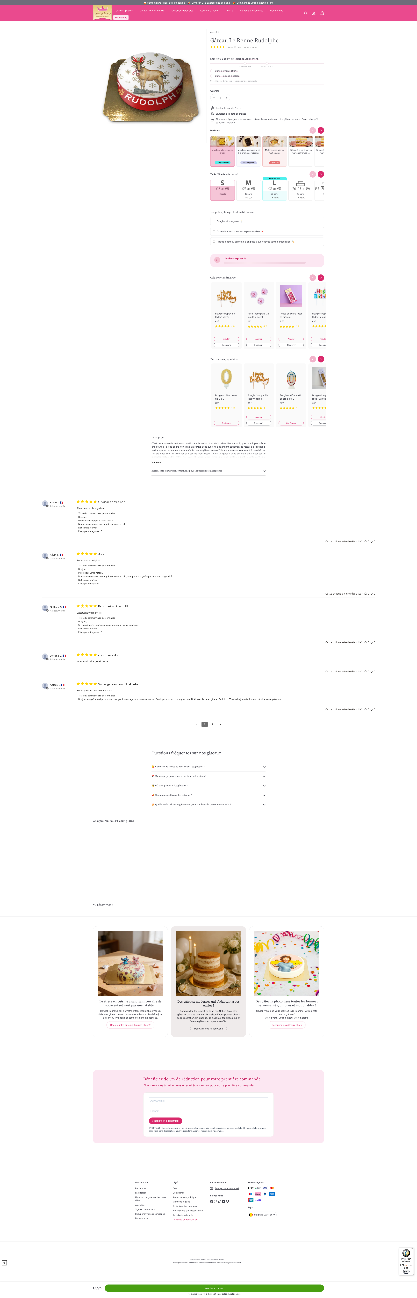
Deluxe (229, 10)
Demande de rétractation (185, 1219)
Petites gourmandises (251, 10)
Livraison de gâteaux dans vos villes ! (150, 1199)
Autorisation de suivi (183, 1215)
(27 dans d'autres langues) (246, 47)
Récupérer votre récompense (150, 1214)
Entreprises (121, 17)
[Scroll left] (312, 277)
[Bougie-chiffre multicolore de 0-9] (291, 389)
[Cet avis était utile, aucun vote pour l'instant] (366, 541)
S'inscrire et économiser (165, 1120)
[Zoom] (150, 86)
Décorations (276, 10)
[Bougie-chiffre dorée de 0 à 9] (226, 389)
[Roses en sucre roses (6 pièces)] (291, 307)
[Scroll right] (321, 277)
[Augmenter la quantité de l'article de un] (226, 97)
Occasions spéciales (182, 10)
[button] (4, 1262)
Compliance (179, 1192)
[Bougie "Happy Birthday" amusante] (323, 307)
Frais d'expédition (211, 1294)
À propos (139, 1205)
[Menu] (412, 1249)
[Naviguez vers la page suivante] (220, 724)
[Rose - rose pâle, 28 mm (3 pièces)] (258, 307)
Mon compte (141, 1218)
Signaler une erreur (145, 1209)
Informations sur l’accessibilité (188, 1210)
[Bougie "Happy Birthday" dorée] (226, 307)
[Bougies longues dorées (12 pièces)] (323, 389)
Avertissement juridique (184, 1197)
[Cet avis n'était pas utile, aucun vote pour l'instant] (372, 541)
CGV (175, 1188)
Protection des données (185, 1206)
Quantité (214, 90)
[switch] (406, 1272)
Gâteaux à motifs (209, 10)
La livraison (140, 1192)
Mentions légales (181, 1201)
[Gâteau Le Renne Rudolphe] (111, 856)
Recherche (140, 1188)
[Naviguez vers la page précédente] (197, 724)
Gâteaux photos (124, 10)
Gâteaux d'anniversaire (152, 10)
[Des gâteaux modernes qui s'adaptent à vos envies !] (208, 963)
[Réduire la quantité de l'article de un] (214, 97)
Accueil (213, 32)
